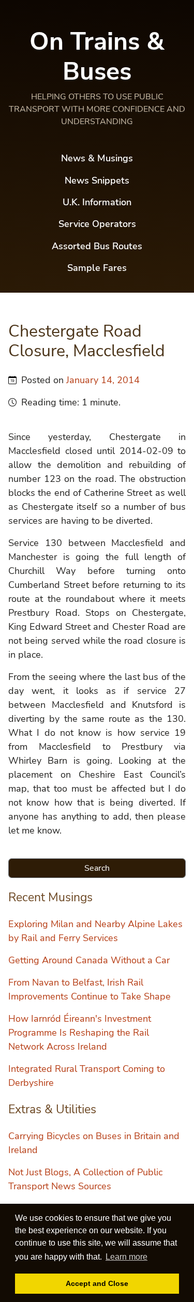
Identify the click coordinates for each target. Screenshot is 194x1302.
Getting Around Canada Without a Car (89, 960)
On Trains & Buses (97, 56)
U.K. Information (97, 202)
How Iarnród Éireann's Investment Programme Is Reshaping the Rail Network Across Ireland (79, 1032)
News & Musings (97, 158)
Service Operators (97, 224)
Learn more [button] (126, 1256)
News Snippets (97, 180)
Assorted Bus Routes (97, 246)
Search (97, 868)
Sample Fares (97, 268)
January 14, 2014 (103, 380)
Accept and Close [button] (97, 1283)
